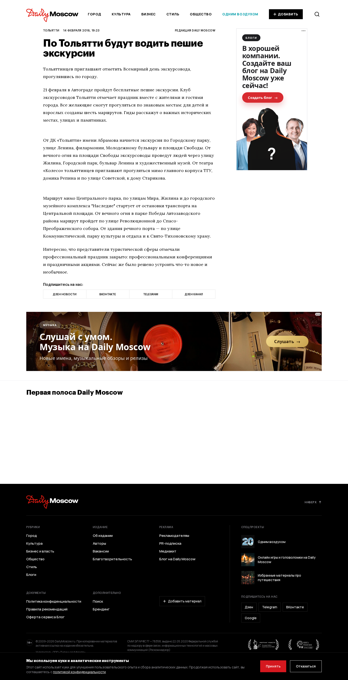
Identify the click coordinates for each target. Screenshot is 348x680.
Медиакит (167, 551)
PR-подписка (170, 543)
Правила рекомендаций (46, 609)
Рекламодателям (174, 535)
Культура (121, 14)
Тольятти (51, 30)
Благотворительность (112, 559)
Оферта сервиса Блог (45, 617)
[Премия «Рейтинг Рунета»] (263, 644)
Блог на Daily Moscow (177, 559)
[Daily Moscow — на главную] (52, 502)
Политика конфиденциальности (53, 601)
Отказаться (306, 666)
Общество (201, 14)
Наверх (311, 502)
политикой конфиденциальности (79, 672)
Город (94, 14)
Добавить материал (184, 601)
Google (251, 618)
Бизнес (148, 14)
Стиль (172, 14)
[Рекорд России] (304, 644)
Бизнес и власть (40, 551)
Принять (273, 666)
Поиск (98, 601)
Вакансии (101, 551)
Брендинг (101, 609)
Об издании (103, 535)
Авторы (99, 543)
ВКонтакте (295, 607)
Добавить (288, 14)
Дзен (249, 607)
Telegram (269, 607)
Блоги (31, 574)
